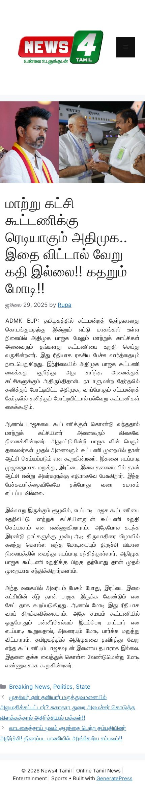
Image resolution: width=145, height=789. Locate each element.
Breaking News (29, 686)
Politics (62, 686)
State (83, 686)
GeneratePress (114, 778)
